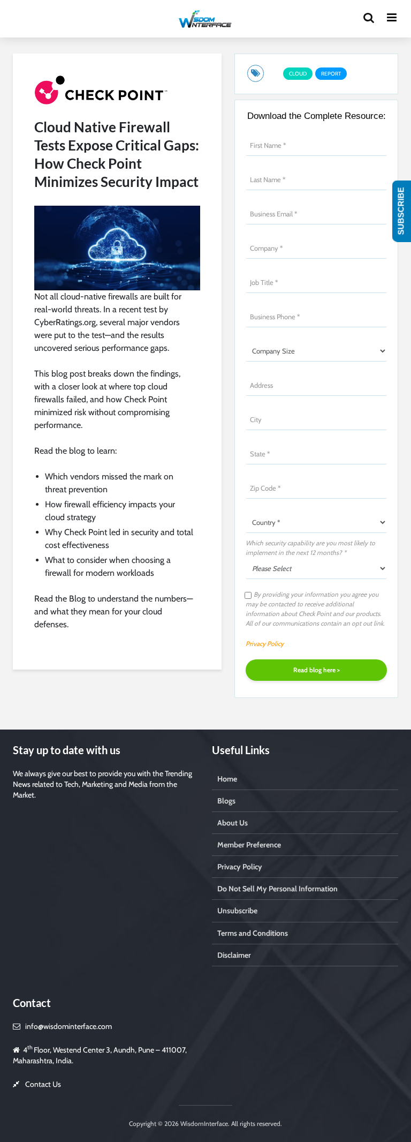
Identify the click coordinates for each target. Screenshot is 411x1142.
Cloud (298, 73)
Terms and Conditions (252, 933)
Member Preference (249, 845)
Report (331, 73)
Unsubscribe (237, 910)
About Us (232, 823)
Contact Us (43, 1084)
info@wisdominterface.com (68, 1026)
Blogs (226, 801)
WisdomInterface (203, 1124)
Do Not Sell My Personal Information (277, 888)
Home (227, 779)
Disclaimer (234, 955)
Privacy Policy (265, 644)
